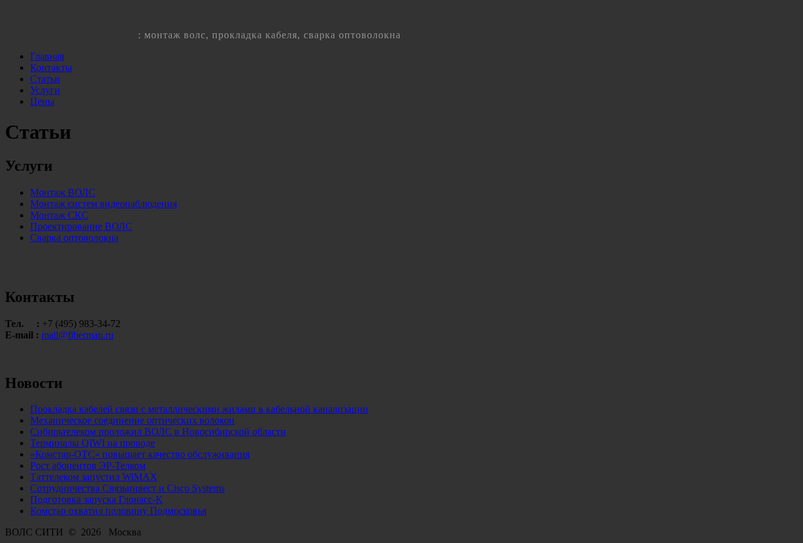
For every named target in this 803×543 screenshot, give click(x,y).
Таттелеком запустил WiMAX (93, 476)
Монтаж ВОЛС (62, 192)
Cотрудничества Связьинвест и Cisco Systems (127, 488)
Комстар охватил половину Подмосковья (118, 510)
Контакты (51, 67)
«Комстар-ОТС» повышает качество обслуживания (140, 454)
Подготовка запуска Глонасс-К (96, 499)
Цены (42, 101)
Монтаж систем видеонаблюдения (103, 203)
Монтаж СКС (59, 215)
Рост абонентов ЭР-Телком (88, 465)
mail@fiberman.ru (77, 335)
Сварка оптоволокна (74, 237)
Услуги (45, 90)
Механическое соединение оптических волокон (132, 420)
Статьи (45, 78)
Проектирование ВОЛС (81, 226)
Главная (47, 56)
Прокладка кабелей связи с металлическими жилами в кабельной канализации (199, 409)
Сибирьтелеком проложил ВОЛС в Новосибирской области (158, 431)
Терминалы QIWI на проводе (92, 443)
